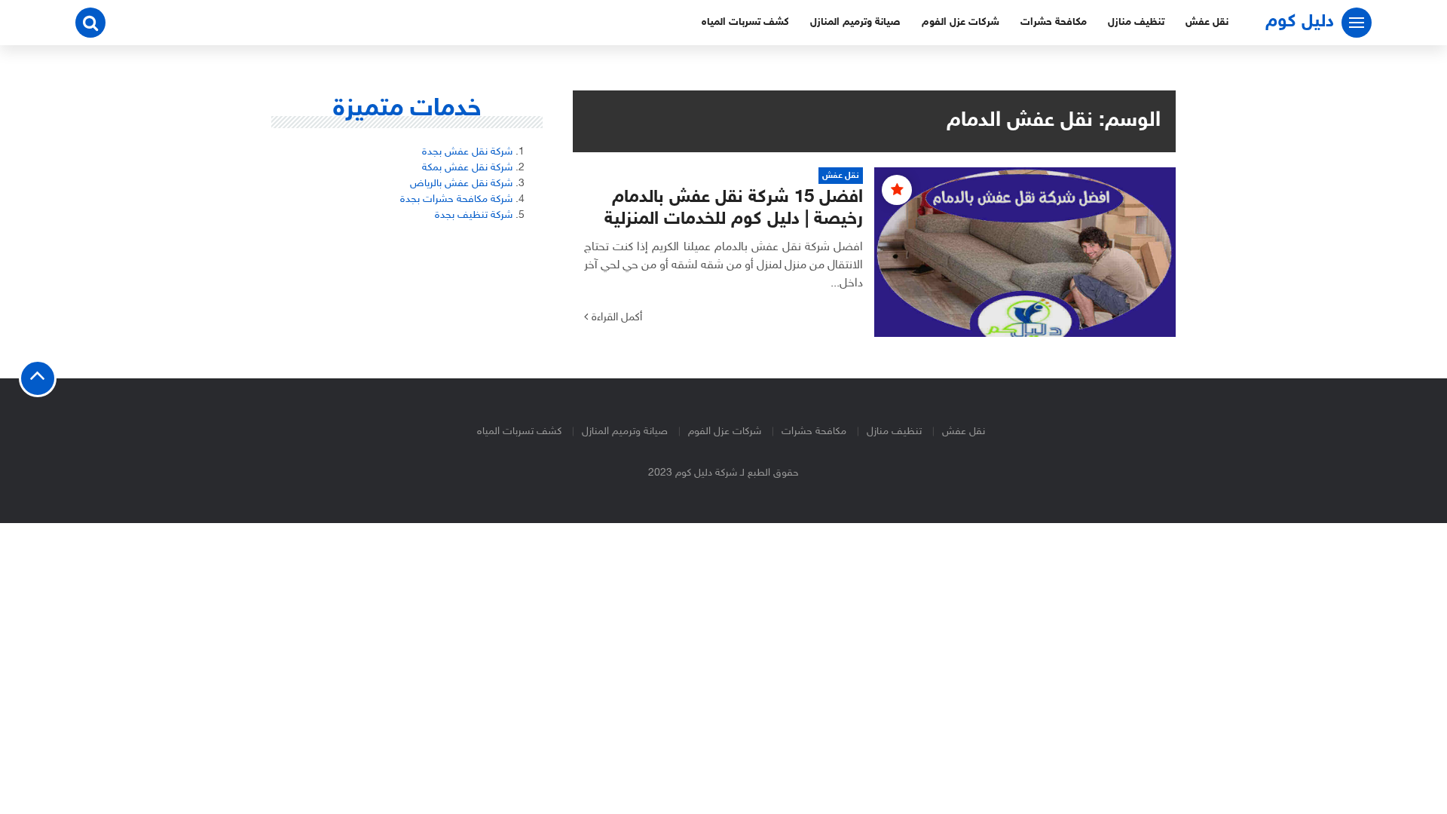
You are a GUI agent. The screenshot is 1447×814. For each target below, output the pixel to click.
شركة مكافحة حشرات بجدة (456, 199)
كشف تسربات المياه (745, 22)
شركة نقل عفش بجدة (467, 151)
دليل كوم (1299, 22)
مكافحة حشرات (1053, 22)
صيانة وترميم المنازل (855, 22)
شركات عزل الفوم (960, 22)
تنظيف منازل (1136, 22)
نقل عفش (1206, 22)
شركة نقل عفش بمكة (467, 167)
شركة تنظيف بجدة (473, 215)
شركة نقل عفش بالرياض (461, 183)
